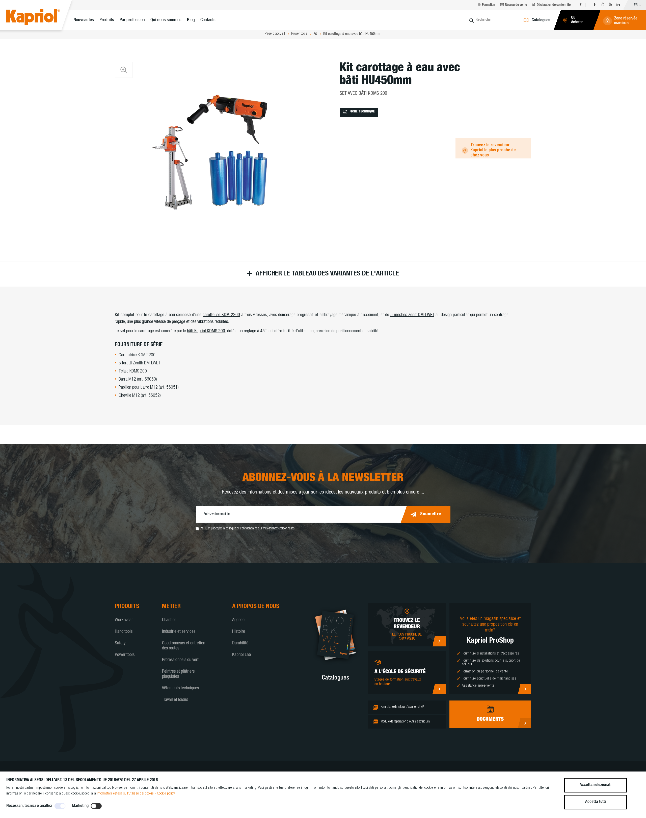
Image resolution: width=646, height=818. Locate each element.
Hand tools (123, 631)
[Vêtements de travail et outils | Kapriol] (41, 18)
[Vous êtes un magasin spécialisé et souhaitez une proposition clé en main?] (524, 689)
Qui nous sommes (165, 20)
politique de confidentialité (241, 528)
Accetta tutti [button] (595, 802)
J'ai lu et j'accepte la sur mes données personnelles (247, 528)
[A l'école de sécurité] (439, 689)
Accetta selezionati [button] (595, 785)
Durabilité (240, 643)
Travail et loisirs (175, 700)
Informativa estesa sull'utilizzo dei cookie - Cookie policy (136, 794)
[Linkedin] (618, 5)
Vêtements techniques (180, 688)
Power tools (124, 655)
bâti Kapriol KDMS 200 (206, 331)
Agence (238, 620)
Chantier (169, 620)
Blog (191, 20)
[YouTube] (610, 5)
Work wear (124, 620)
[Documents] (524, 723)
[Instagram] (602, 5)
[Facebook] (594, 5)
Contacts (208, 20)
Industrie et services (178, 631)
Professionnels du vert (180, 660)
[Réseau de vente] (439, 641)
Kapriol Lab (241, 655)
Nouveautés (83, 20)
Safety (120, 643)
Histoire (238, 631)
